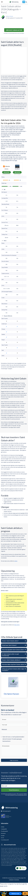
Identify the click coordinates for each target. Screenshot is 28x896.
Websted (4, 729)
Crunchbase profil (5, 839)
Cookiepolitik (4, 829)
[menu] (2, 2)
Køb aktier (6, 172)
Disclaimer (3, 833)
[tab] (14, 641)
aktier (16, 561)
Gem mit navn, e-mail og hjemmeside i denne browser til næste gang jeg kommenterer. (13, 739)
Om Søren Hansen (11, 694)
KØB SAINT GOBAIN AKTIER (14, 30)
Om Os (2, 837)
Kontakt (2, 835)
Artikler (2, 826)
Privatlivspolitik (4, 831)
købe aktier (17, 624)
